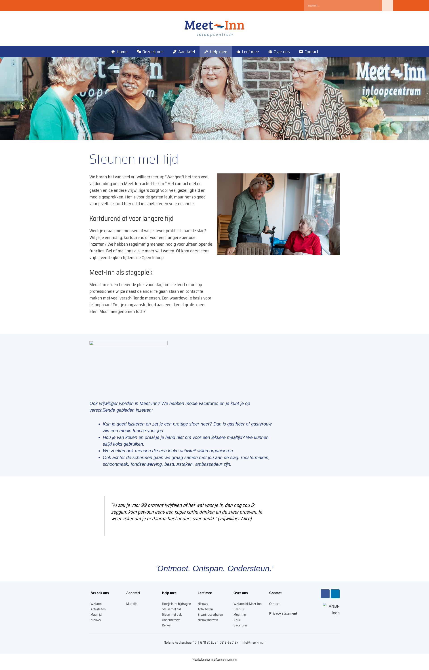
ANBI (237, 620)
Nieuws (95, 620)
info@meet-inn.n (253, 642)
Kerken (167, 625)
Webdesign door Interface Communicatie (214, 659)
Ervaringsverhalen (210, 614)
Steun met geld (172, 614)
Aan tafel (186, 51)
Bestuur (238, 609)
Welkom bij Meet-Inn (247, 604)
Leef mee (250, 51)
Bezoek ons (153, 51)
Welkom (96, 604)
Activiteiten (98, 609)
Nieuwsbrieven (208, 620)
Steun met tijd (171, 609)
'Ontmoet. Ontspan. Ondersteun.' (214, 568)
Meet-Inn (239, 614)
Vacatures (240, 625)
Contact (311, 51)
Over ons (282, 51)
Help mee (218, 51)
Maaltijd (96, 614)
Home (122, 51)
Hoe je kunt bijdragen (176, 604)
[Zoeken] (387, 5)
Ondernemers (171, 620)
